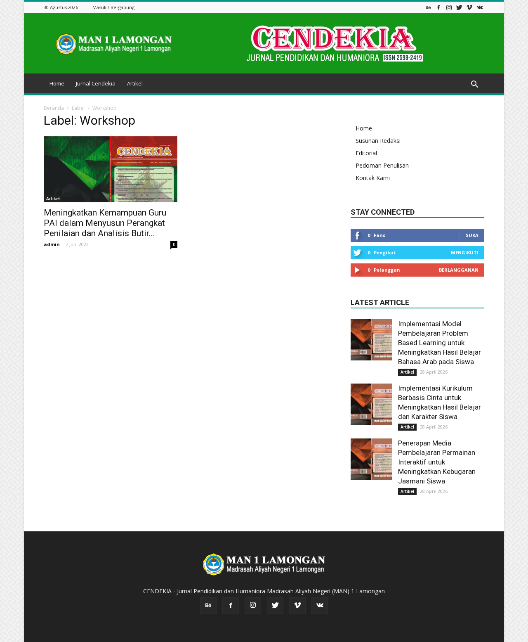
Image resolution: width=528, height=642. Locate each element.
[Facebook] (438, 7)
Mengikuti (464, 252)
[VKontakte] (479, 7)
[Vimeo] (469, 7)
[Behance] (428, 7)
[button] (474, 85)
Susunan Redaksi (378, 141)
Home (57, 83)
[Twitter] (459, 7)
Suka (472, 235)
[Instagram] (448, 7)
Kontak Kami (373, 178)
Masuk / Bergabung (113, 7)
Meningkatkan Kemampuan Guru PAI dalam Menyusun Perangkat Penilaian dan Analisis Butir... (105, 223)
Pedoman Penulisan (382, 165)
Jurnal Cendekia (96, 83)
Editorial (366, 153)
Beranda (54, 107)
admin (52, 244)
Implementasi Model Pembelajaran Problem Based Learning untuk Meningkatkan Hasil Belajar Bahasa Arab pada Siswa (439, 343)
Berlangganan (458, 270)
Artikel (135, 83)
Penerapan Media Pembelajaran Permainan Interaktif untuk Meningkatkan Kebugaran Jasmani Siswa (437, 462)
